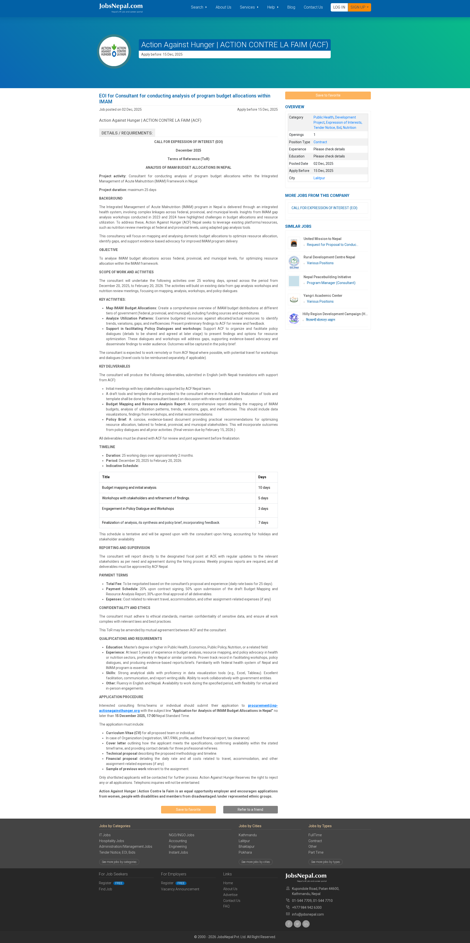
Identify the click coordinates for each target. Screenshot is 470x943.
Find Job (105, 889)
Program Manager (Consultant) (331, 283)
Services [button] (248, 7)
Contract (315, 841)
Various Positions (320, 263)
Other (312, 846)
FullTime (315, 835)
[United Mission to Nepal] (296, 243)
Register (110, 883)
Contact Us (313, 7)
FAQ (226, 906)
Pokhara (245, 852)
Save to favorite (188, 810)
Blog (291, 7)
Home (228, 883)
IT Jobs (105, 835)
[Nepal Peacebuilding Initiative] (296, 281)
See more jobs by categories (119, 862)
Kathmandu (248, 835)
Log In (339, 7)
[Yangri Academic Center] (296, 299)
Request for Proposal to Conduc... (332, 245)
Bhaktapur (247, 846)
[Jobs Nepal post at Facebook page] (289, 924)
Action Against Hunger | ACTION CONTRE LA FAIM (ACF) (234, 44)
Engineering (178, 846)
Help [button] (271, 7)
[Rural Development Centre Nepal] (296, 262)
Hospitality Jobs (111, 841)
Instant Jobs (178, 852)
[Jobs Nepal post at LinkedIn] (306, 924)
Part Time (315, 852)
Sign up (358, 7)
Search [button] (197, 7)
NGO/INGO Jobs (181, 835)
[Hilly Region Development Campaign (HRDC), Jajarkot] (295, 318)
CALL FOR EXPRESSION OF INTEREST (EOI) (324, 208)
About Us (223, 7)
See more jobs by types (325, 862)
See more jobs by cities (255, 862)
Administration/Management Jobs (125, 846)
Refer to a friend (250, 810)
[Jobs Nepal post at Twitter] (297, 924)
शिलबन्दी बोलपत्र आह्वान (320, 320)
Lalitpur (244, 841)
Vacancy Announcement (180, 889)
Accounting (178, 841)
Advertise (230, 895)
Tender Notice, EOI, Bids (117, 852)
